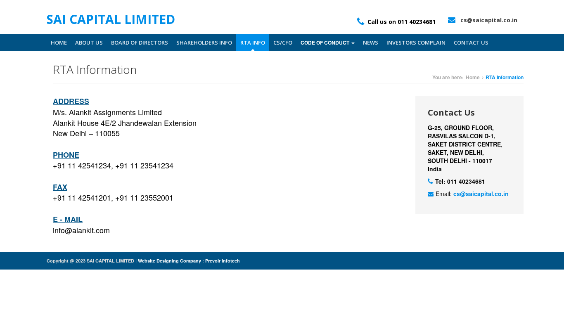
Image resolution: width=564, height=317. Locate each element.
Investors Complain (416, 42)
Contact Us (471, 42)
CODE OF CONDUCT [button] (326, 42)
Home (59, 42)
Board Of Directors (139, 42)
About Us (89, 42)
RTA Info (252, 42)
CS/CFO (282, 42)
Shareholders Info (204, 42)
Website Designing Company (170, 261)
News (370, 42)
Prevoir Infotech (222, 261)
